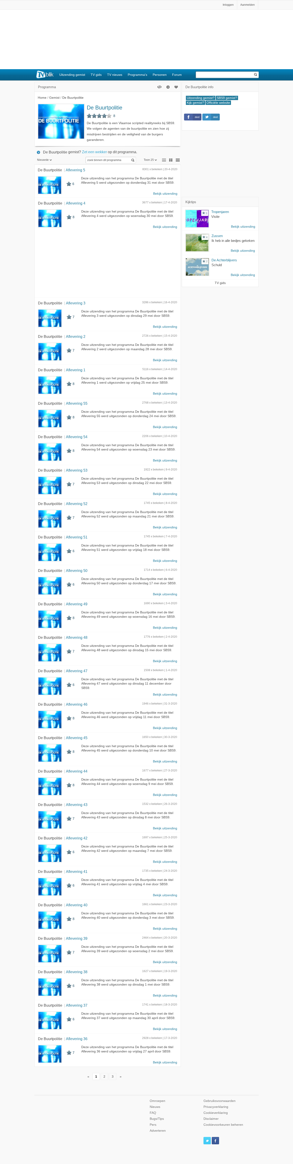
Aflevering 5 (75, 170)
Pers (153, 1124)
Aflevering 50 (76, 570)
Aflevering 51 (76, 537)
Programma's (137, 75)
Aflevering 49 (76, 604)
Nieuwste (43, 159)
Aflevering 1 (75, 370)
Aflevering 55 (76, 403)
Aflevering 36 (76, 1039)
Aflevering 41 (76, 871)
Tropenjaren (220, 212)
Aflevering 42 (76, 838)
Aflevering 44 (76, 771)
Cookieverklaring (215, 1113)
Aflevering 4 (75, 203)
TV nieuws (114, 75)
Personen (160, 75)
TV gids (96, 75)
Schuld (217, 265)
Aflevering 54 (76, 437)
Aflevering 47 (76, 671)
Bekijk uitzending (165, 193)
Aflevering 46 (76, 704)
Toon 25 (149, 159)
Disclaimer (211, 1118)
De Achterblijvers (224, 260)
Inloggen (228, 4)
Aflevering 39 (76, 938)
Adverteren (158, 1130)
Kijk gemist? (195, 102)
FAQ (153, 1113)
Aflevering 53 (76, 470)
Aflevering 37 (76, 1005)
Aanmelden (247, 4)
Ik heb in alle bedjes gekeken (233, 241)
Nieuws (155, 1107)
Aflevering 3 (75, 303)
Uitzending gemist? (200, 98)
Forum (177, 75)
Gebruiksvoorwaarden (219, 1101)
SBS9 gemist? (227, 98)
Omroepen (157, 1101)
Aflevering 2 (75, 336)
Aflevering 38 (76, 972)
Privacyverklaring (215, 1107)
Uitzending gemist (72, 75)
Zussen (217, 236)
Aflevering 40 (76, 905)
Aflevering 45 (76, 738)
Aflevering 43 (76, 805)
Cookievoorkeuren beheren (223, 1124)
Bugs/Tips (157, 1118)
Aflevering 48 (76, 637)
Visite (215, 217)
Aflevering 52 (76, 504)
